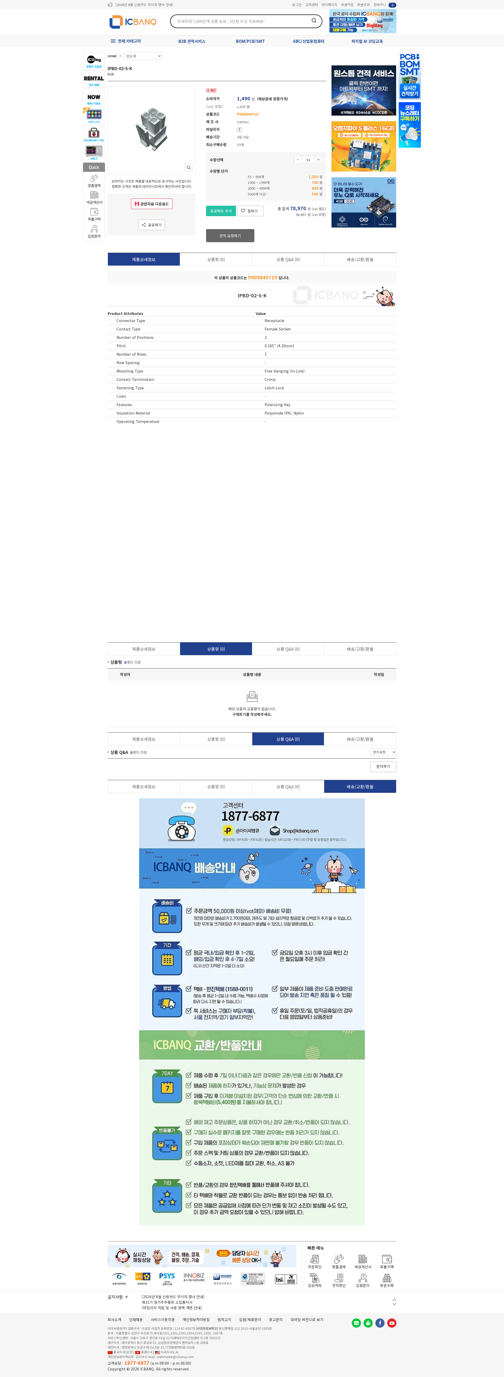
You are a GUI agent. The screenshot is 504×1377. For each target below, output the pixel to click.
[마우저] (222, 1279)
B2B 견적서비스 (192, 41)
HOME (112, 56)
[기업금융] (286, 1279)
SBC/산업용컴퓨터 (308, 41)
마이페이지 (329, 4)
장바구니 (383, 4)
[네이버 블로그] (356, 1323)
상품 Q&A (288, 259)
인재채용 (136, 1319)
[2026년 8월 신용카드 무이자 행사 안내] (144, 4)
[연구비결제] (167, 1279)
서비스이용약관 (163, 1319)
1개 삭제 (298, 159)
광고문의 (276, 1319)
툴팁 (239, 129)
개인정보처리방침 (196, 1319)
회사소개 (114, 1319)
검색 (314, 20)
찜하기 (253, 211)
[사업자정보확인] (207, 1328)
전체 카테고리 (129, 41)
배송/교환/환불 (360, 259)
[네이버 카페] (368, 1323)
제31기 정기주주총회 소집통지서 (167, 1302)
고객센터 (311, 4)
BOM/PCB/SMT (250, 41)
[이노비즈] (194, 1279)
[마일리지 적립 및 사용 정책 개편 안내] (172, 1307)
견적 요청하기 (230, 235)
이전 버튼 (394, 1300)
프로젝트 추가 (221, 211)
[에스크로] (253, 1279)
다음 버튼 (394, 1304)
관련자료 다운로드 (154, 203)
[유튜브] (391, 1323)
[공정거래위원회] (119, 1279)
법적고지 (224, 1319)
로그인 (297, 4)
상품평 (216, 259)
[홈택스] (143, 1279)
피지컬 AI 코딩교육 (367, 41)
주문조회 (363, 4)
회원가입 (347, 4)
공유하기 (155, 224)
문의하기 (383, 766)
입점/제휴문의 (250, 1319)
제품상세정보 (144, 259)
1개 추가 (318, 159)
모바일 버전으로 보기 (307, 1319)
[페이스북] (380, 1323)
